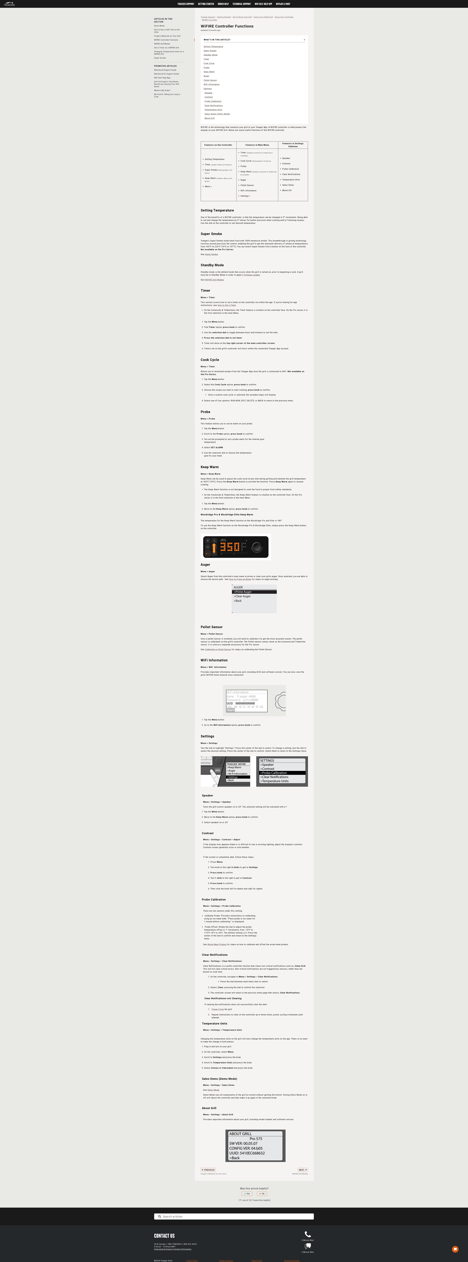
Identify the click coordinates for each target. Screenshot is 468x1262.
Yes (248, 1194)
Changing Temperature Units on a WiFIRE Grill (169, 53)
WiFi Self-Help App (162, 78)
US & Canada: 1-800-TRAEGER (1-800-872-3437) (175, 1244)
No (263, 1194)
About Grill (210, 118)
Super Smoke (160, 58)
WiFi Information (212, 84)
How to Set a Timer (227, 305)
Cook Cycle (209, 63)
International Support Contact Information (172, 1249)
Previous (209, 1170)
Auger (206, 76)
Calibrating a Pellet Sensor (218, 649)
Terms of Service (226, 1261)
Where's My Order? (162, 90)
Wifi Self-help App (263, 4)
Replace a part (283, 4)
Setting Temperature (213, 46)
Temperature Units (213, 110)
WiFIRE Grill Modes (162, 44)
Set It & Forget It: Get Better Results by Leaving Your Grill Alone (166, 84)
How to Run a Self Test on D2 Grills (167, 31)
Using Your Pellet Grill (263, 17)
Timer (206, 59)
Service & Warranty (292, 1261)
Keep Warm (209, 72)
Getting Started (206, 4)
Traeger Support (186, 4)
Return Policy (257, 1261)
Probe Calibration (213, 101)
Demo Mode (159, 26)
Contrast (209, 97)
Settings (208, 88)
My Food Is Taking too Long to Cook (167, 95)
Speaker (209, 93)
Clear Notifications (214, 105)
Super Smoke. (211, 254)
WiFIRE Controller (209, 20)
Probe (207, 67)
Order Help (223, 4)
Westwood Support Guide (165, 70)
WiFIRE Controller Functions (166, 40)
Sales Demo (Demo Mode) (217, 114)
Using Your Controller (284, 17)
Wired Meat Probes (217, 944)
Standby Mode (211, 55)
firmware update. (252, 275)
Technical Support (242, 4)
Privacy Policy (192, 1261)
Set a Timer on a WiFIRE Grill (166, 48)
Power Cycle (218, 1009)
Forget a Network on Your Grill (167, 36)
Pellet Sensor (210, 80)
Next (302, 1170)
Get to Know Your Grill (242, 17)
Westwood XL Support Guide (166, 74)
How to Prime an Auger (240, 579)
